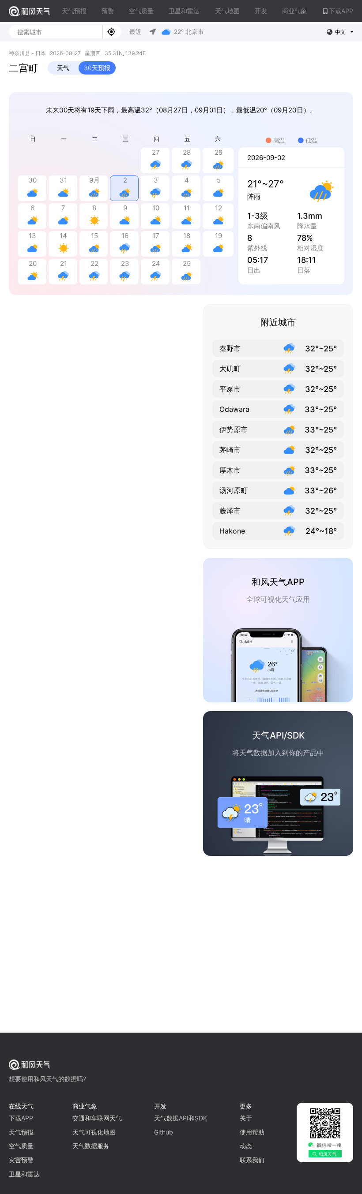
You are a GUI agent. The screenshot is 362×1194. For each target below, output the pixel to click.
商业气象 (294, 11)
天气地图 (227, 11)
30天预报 (97, 67)
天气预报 (74, 11)
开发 (261, 11)
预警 (108, 11)
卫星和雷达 (184, 11)
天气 (63, 67)
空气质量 (141, 11)
